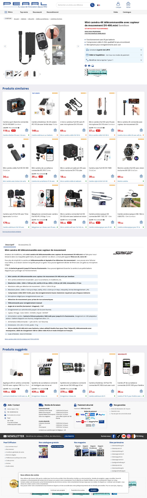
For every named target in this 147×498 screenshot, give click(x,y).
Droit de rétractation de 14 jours (120, 409)
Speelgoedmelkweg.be (118, 471)
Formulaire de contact (13, 415)
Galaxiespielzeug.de (118, 445)
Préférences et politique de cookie (16, 458)
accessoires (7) (24, 244)
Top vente (24, 12)
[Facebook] (86, 65)
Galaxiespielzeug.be (118, 468)
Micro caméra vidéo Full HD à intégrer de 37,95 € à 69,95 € (22, 339)
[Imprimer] (90, 65)
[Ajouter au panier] (26, 130)
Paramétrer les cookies (78, 490)
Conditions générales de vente (15, 452)
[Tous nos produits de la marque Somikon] (123, 252)
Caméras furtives (56, 19)
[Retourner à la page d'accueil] (25, 5)
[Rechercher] (92, 5)
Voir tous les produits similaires (11, 232)
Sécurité (31, 19)
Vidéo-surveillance (42, 19)
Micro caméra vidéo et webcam (70, 181)
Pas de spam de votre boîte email (121, 414)
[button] (114, 49)
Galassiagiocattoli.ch (118, 454)
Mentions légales (11, 455)
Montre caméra (123, 181)
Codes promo (10, 460)
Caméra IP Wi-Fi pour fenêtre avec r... (130, 396)
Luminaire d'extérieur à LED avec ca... (15, 396)
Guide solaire (10, 466)
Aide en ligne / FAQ (12, 409)
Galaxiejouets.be (117, 465)
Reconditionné (52, 12)
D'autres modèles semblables (95, 33)
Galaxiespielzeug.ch (118, 451)
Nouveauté (37, 12)
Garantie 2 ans (115, 411)
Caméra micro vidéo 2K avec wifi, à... (130, 135)
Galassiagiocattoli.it (117, 459)
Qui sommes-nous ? (12, 446)
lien (116, 480)
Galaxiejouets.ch (117, 448)
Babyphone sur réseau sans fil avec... (44, 227)
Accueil (16, 19)
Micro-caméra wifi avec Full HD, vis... (72, 227)
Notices (8, 463)
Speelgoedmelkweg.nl (118, 462)
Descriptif (9, 244)
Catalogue (127, 12)
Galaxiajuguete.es (117, 457)
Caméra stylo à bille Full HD (98, 181)
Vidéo (116, 12)
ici (121, 485)
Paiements (82, 408)
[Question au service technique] (93, 65)
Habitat (23, 19)
